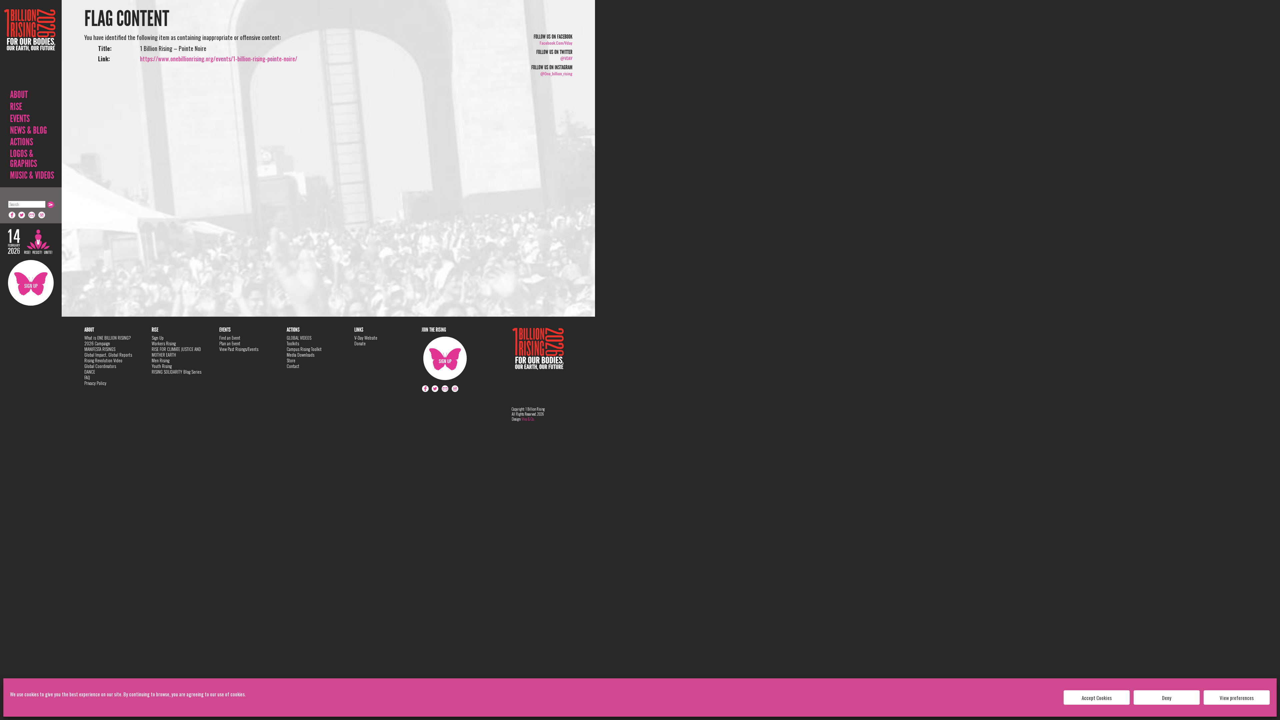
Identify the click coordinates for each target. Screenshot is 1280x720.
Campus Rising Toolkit (304, 349)
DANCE (89, 371)
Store (291, 360)
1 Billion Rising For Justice (29, 46)
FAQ (87, 377)
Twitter (22, 215)
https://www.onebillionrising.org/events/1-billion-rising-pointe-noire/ (218, 58)
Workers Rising (164, 343)
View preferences (1237, 697)
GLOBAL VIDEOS (299, 337)
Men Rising (160, 360)
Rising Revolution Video (103, 360)
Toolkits (293, 343)
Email (32, 215)
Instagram (42, 215)
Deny (1166, 697)
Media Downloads (300, 354)
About (19, 95)
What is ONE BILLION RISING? (107, 337)
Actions (21, 142)
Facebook (12, 215)
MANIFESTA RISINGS (99, 349)
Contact (293, 366)
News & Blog (28, 130)
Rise (16, 107)
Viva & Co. (528, 419)
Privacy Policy (95, 383)
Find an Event (229, 337)
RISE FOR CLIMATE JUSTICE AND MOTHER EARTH (176, 352)
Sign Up (31, 283)
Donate (360, 343)
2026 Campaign (97, 343)
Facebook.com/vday (556, 43)
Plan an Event (229, 343)
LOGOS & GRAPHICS (23, 159)
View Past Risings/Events (238, 349)
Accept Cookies (1097, 697)
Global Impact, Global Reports (108, 354)
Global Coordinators (100, 366)
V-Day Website (365, 337)
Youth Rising (162, 366)
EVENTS (20, 119)
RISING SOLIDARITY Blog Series (176, 371)
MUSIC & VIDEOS (32, 175)
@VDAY (566, 58)
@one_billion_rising (556, 73)
